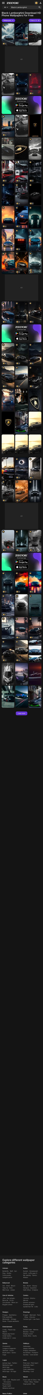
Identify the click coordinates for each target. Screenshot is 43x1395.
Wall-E (5, 1332)
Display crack (28, 1334)
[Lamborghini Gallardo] (35, 423)
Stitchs (32, 1298)
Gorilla (9, 1273)
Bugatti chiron (7, 1304)
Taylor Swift (7, 1386)
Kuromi (25, 1271)
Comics (25, 1295)
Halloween (26, 1346)
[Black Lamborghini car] (8, 263)
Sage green (27, 1384)
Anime (25, 1268)
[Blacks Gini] (35, 674)
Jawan (12, 1290)
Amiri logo (6, 1367)
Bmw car (15, 1302)
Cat (15, 1271)
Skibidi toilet (27, 1329)
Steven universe (29, 1302)
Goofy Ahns (27, 1336)
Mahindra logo (8, 1365)
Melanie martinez (9, 1388)
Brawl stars (6, 1352)
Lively (5, 1329)
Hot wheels (11, 1298)
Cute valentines (28, 1369)
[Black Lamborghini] (8, 84)
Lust (32, 1371)
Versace (26, 1288)
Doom (11, 1350)
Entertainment (7, 1327)
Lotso (14, 1338)
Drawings (26, 1312)
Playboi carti (15, 1380)
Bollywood (6, 1283)
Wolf (11, 1271)
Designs (5, 1312)
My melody (27, 1275)
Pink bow (26, 1363)
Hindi (8, 1286)
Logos (5, 1360)
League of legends (9, 1348)
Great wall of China (30, 1380)
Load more (21, 713)
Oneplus (35, 1290)
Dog (4, 1273)
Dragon (25, 1315)
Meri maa (6, 1290)
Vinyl (4, 1380)
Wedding (26, 1371)
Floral (26, 1382)
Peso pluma (7, 1384)
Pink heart (34, 1363)
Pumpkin (35, 1352)
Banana (25, 1332)
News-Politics (7, 1393)
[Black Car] (8, 194)
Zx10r (11, 1300)
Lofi (8, 1380)
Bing (31, 1382)
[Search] (39, 7)
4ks (34, 1384)
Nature (25, 1377)
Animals (5, 1268)
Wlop (26, 1317)
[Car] (35, 149)
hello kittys (27, 1290)
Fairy (38, 1315)
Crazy (32, 1332)
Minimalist (6, 1319)
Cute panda (7, 1275)
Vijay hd (5, 1288)
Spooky (26, 1355)
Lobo (36, 1306)
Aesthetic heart (28, 1365)
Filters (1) (33, 20)
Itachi (25, 1273)
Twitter (14, 1363)
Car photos (6, 1302)
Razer (29, 1286)
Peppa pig (11, 1329)
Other (25, 1393)
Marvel (25, 1300)
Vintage (13, 1319)
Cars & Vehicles (8, 1295)
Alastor (25, 1277)
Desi (10, 1288)
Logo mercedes (8, 1369)
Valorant (5, 1350)
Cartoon (26, 1298)
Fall (39, 1380)
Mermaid (33, 1315)
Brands (25, 1283)
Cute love (26, 1367)
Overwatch (6, 1346)
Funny (25, 1327)
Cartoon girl (27, 1319)
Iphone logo (7, 1363)
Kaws (4, 1321)
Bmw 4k (5, 1300)
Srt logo (13, 1371)
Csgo (4, 1355)
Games (5, 1343)
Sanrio (34, 1275)
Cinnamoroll (33, 1271)
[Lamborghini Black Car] (35, 605)
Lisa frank (36, 1319)
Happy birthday (28, 1348)
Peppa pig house (9, 1334)
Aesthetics (12, 1315)
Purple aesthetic (13, 1321)
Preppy (5, 1315)
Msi (24, 1286)
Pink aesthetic (8, 1317)
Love (25, 1360)
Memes (35, 1329)
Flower (36, 1382)
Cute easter (34, 1355)
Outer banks (7, 1336)
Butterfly (6, 1271)
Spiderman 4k (28, 1306)
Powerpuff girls (28, 1304)
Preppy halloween (29, 1350)
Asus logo (6, 1371)
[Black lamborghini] (8, 628)
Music (5, 1377)
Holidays (26, 1343)
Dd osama (7, 1382)
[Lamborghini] (21, 34)
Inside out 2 (7, 1338)
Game (14, 1352)
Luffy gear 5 (32, 1273)
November (27, 1352)
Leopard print (7, 1277)
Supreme (33, 1288)
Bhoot (13, 1286)
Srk (4, 1286)
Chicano (32, 1317)
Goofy (35, 1336)
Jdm (4, 1298)
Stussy (34, 1286)
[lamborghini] (21, 126)
